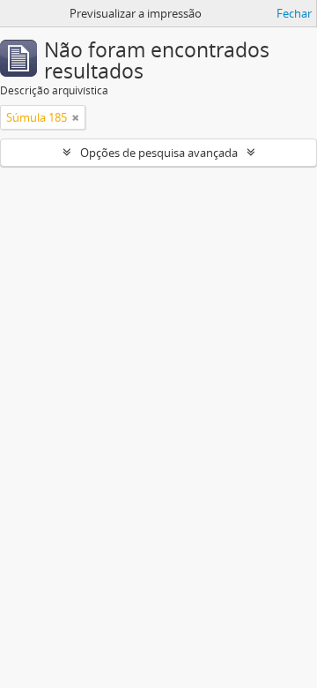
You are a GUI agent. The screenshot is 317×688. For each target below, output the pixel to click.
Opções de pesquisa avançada (159, 153)
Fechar (294, 13)
